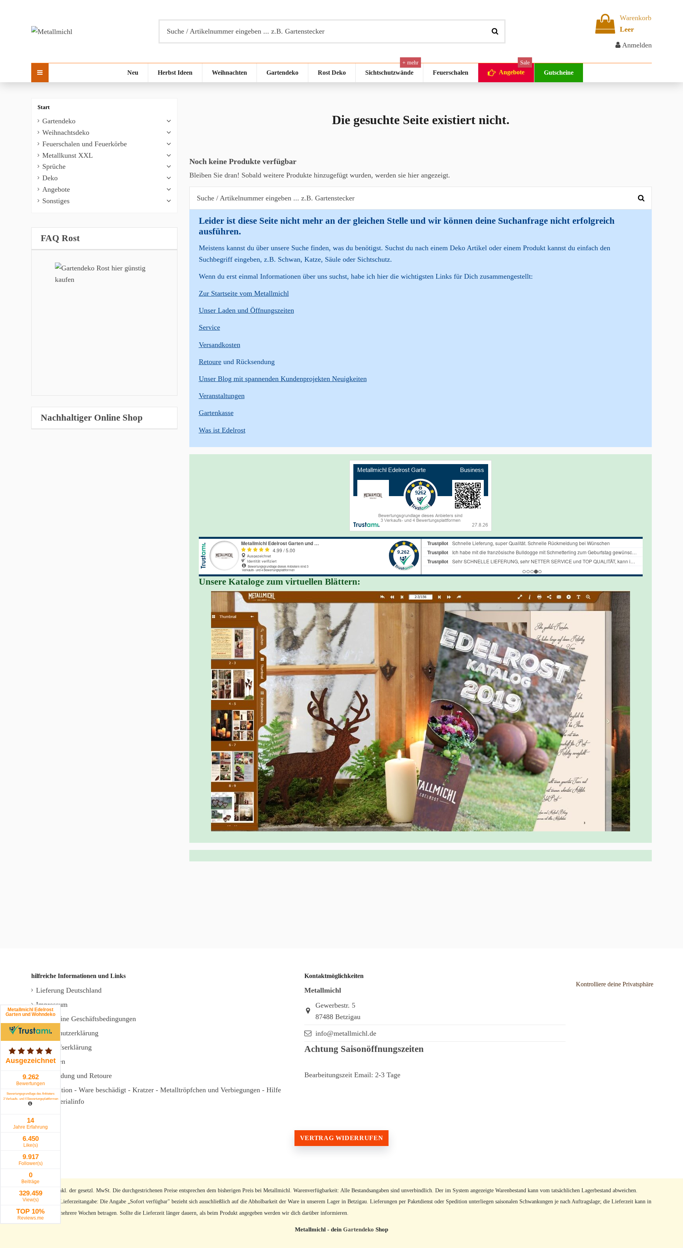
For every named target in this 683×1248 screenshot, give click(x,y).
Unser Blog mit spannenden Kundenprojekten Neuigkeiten (283, 379)
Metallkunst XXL (67, 155)
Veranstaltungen (222, 396)
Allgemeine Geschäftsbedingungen (86, 1019)
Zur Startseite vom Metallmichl (244, 293)
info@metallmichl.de (345, 1033)
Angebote (56, 189)
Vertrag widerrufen (341, 1138)
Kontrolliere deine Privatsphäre (614, 984)
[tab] (104, 238)
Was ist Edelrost (222, 430)
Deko (50, 178)
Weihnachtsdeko (65, 132)
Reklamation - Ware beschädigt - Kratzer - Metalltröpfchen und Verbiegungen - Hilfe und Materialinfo (158, 1095)
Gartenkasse (216, 413)
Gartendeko (58, 121)
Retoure (210, 362)
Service (209, 327)
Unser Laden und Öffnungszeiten (246, 310)
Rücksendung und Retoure (74, 1076)
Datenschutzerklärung (67, 1033)
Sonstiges (56, 201)
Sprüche (54, 166)
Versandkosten (219, 345)
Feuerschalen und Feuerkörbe (84, 144)
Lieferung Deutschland (69, 990)
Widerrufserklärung (64, 1047)
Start (44, 107)
